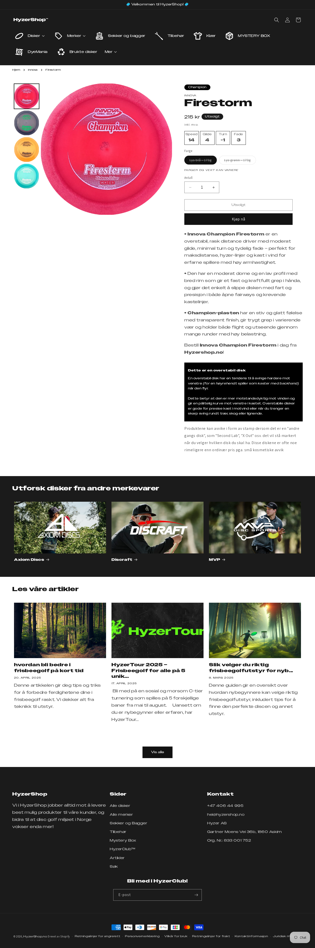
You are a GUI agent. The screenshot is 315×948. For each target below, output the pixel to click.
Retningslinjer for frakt (211, 936)
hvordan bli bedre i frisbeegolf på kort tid (49, 668)
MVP (214, 560)
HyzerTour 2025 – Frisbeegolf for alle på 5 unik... (148, 671)
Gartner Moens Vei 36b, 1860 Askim (244, 832)
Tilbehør (118, 832)
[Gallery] (92, 149)
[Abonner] (196, 895)
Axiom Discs (29, 560)
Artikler (117, 858)
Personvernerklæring (142, 936)
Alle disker (120, 806)
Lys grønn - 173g (240, 161)
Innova (33, 70)
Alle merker (121, 815)
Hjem (16, 70)
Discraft (121, 560)
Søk (114, 867)
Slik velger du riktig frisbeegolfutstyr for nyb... (251, 668)
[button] (276, 20)
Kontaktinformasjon (251, 936)
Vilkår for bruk (176, 936)
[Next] (165, 149)
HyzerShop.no (35, 936)
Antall (188, 178)
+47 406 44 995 (225, 806)
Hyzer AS (217, 823)
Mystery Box (123, 840)
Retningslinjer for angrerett (97, 936)
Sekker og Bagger (128, 823)
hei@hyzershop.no (226, 815)
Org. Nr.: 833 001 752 (229, 840)
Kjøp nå (238, 219)
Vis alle (157, 752)
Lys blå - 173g (203, 161)
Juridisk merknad (287, 936)
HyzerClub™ (122, 849)
